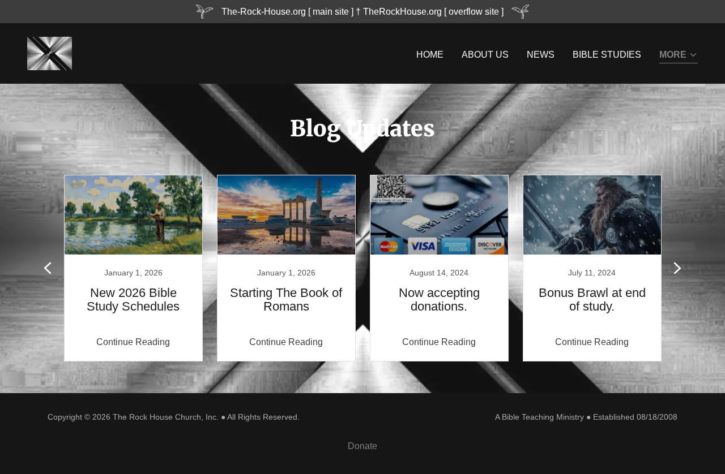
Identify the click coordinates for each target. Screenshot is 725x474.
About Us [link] (485, 54)
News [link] (541, 54)
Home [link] (429, 54)
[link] (49, 53)
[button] (678, 55)
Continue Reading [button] (133, 342)
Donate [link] (362, 446)
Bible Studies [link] (607, 54)
